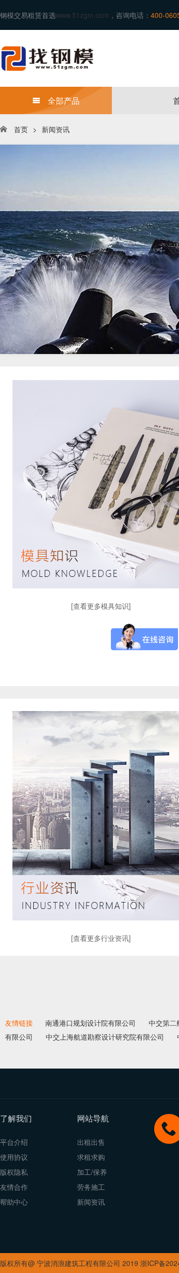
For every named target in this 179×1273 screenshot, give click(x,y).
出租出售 (91, 1142)
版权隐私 (14, 1172)
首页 (21, 129)
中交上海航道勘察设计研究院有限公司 (105, 1037)
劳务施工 (91, 1187)
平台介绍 (14, 1142)
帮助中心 (14, 1202)
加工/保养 (92, 1172)
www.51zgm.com (82, 15)
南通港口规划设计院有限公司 (90, 1023)
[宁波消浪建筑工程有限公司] (74, 57)
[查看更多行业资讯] (101, 938)
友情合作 (14, 1187)
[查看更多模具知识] (101, 606)
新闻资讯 (56, 129)
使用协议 (14, 1157)
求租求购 (91, 1157)
